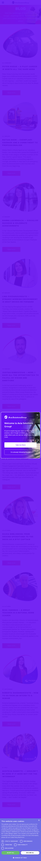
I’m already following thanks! (20, 452)
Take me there (21, 445)
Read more (21, 837)
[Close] (37, 414)
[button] (20, 858)
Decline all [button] (30, 853)
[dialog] (20, 839)
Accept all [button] (10, 853)
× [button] (39, 820)
